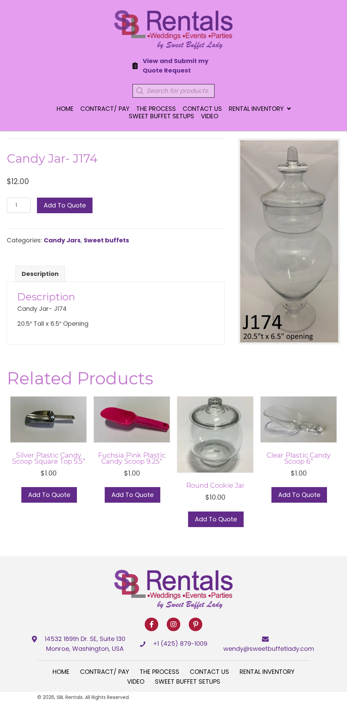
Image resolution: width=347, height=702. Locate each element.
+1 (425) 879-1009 (180, 643)
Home (61, 671)
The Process (159, 671)
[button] (151, 624)
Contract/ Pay (104, 671)
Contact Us (209, 671)
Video (135, 681)
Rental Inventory (267, 671)
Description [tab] (40, 273)
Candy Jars (62, 240)
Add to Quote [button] (49, 494)
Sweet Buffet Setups (187, 681)
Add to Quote (65, 205)
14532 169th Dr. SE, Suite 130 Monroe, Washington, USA (85, 644)
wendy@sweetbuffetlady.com (268, 648)
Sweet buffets (106, 240)
